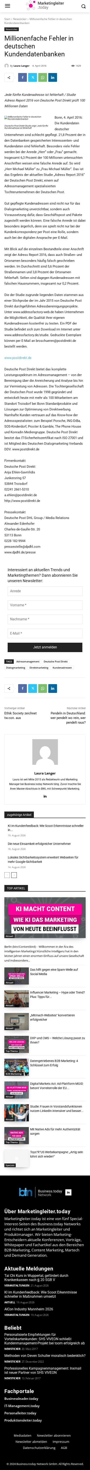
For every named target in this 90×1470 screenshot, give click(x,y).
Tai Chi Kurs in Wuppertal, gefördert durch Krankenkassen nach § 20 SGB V (36, 1278)
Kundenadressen (62, 667)
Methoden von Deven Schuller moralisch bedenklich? (45, 1356)
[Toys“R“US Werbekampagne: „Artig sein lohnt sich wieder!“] (16, 1158)
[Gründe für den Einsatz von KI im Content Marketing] (45, 917)
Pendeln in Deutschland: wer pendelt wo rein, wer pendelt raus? (68, 717)
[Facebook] (22, 77)
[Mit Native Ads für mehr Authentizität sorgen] (16, 1135)
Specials (10, 1165)
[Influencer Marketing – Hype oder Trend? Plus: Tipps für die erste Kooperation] (16, 998)
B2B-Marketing (14, 1073)
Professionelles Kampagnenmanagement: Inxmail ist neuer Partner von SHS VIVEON (42, 1370)
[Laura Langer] (7, 66)
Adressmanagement (27, 661)
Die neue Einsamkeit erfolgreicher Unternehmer (39, 844)
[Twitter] (32, 77)
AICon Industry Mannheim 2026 (28, 1309)
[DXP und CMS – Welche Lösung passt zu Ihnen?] (16, 1044)
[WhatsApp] (42, 77)
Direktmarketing (38, 667)
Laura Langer (21, 65)
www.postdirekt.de (17, 358)
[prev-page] (7, 875)
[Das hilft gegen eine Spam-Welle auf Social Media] (16, 976)
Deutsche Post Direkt (56, 661)
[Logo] (40, 1192)
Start (7, 19)
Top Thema (12, 1051)
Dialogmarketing (15, 667)
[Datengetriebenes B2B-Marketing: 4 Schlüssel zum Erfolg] (16, 1067)
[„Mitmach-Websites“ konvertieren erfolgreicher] (16, 1021)
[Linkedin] (52, 77)
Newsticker (20, 19)
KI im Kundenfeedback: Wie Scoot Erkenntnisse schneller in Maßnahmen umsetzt (40, 1294)
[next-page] (14, 875)
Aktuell (9, 936)
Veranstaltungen (16, 1285)
